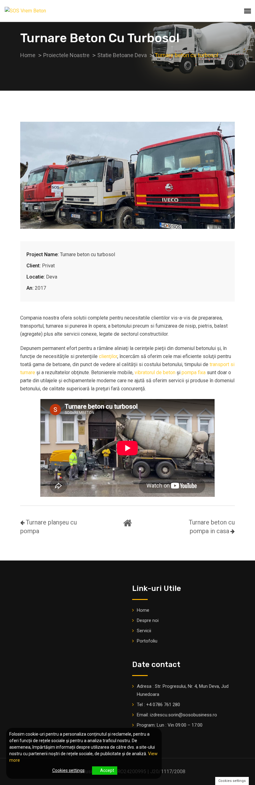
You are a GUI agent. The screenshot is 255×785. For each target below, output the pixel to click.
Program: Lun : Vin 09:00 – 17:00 (169, 725)
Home (143, 610)
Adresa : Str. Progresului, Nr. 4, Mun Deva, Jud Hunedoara (183, 690)
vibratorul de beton (155, 372)
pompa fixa (194, 372)
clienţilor (108, 356)
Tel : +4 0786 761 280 (158, 704)
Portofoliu (147, 641)
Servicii (144, 630)
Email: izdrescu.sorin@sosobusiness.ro (177, 715)
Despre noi (148, 620)
